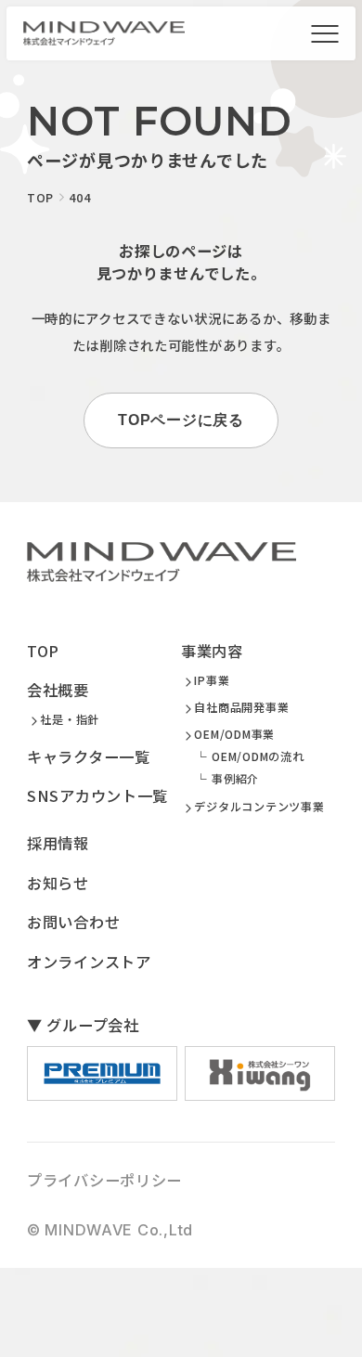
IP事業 (211, 680)
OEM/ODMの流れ (258, 756)
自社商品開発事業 (241, 707)
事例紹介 (235, 778)
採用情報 (58, 843)
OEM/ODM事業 (234, 734)
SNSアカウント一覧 (97, 795)
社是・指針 (69, 719)
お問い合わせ (73, 922)
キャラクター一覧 (88, 756)
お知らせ (58, 883)
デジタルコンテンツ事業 (259, 806)
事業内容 (212, 651)
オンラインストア (89, 961)
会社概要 (58, 689)
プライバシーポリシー (104, 1180)
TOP (43, 651)
